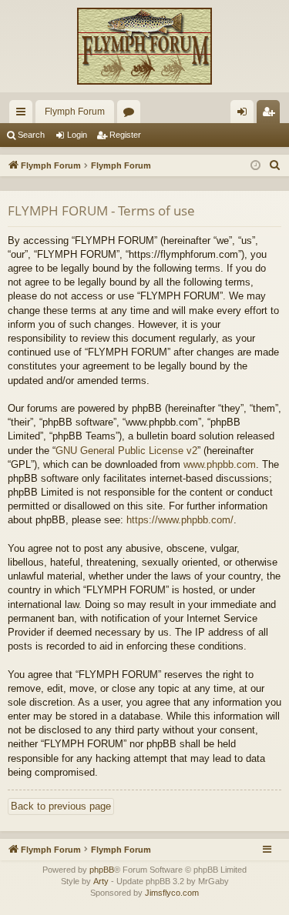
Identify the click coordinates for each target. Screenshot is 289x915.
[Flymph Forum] (144, 46)
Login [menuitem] (245, 114)
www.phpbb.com (219, 464)
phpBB (101, 869)
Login (77, 134)
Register (125, 134)
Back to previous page (61, 806)
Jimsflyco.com (172, 892)
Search (31, 134)
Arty (101, 881)
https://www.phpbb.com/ (180, 520)
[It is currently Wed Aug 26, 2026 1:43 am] (255, 166)
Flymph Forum (75, 111)
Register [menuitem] (271, 114)
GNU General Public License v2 (126, 450)
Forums (131, 114)
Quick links (23, 114)
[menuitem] (275, 165)
